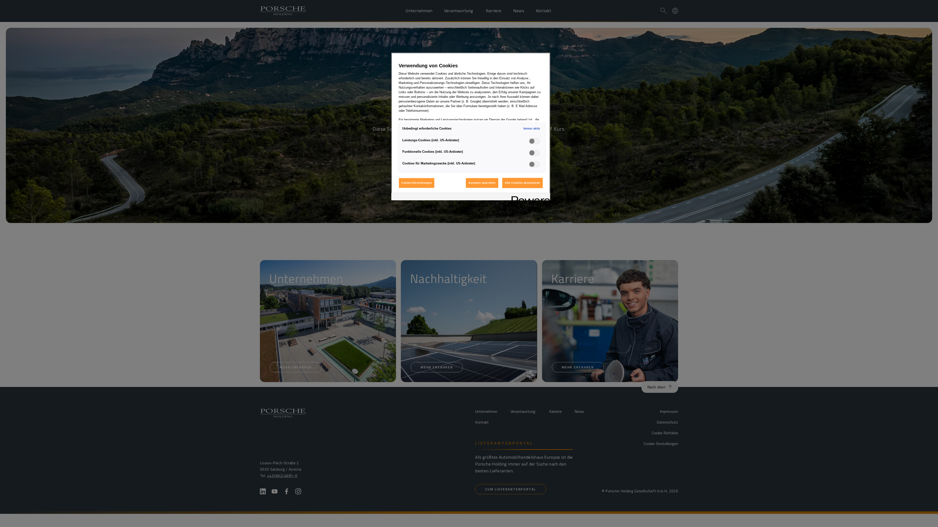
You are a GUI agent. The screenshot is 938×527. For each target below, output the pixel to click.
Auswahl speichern (482, 182)
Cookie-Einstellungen (416, 182)
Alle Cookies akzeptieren (522, 182)
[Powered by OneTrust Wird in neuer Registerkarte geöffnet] (529, 197)
